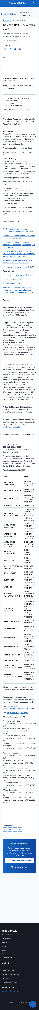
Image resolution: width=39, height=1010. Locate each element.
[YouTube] (3, 991)
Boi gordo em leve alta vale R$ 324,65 (18, 275)
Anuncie (4, 967)
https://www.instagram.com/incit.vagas (18, 709)
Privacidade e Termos (9, 982)
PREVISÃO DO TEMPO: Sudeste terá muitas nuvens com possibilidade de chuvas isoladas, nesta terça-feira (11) (18, 289)
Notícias (12, 14)
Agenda (4, 946)
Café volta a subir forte (12, 279)
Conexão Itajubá (7, 935)
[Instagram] (6, 991)
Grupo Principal (21, 867)
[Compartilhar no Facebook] (10, 49)
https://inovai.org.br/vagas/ (17, 713)
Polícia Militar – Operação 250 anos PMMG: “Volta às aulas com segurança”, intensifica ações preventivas (19, 253)
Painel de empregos (9, 954)
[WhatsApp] (18, 991)
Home (3, 14)
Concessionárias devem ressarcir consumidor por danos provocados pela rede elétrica (19, 244)
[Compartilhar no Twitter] (15, 49)
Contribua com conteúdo (10, 974)
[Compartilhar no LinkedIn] (20, 49)
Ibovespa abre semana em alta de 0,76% (19, 267)
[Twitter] (14, 991)
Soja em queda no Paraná (13, 283)
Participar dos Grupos (21, 861)
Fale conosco (6, 978)
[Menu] (3, 3)
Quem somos (6, 938)
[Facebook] (10, 991)
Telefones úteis (7, 957)
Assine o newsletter (8, 971)
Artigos (4, 950)
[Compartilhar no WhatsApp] (5, 49)
